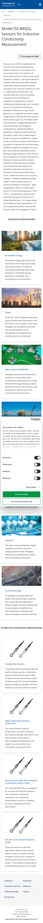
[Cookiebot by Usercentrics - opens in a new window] (30, 419)
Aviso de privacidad (21, 912)
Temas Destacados (11, 892)
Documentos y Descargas (26, 12)
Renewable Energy (13, 255)
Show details (31, 487)
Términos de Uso (21, 909)
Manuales (7, 15)
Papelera (9, 540)
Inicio (4, 12)
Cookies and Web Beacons (21, 914)
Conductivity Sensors (15, 664)
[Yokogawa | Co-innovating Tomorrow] (9, 5)
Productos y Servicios (12, 886)
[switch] (37, 464)
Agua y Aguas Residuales (16, 369)
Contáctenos (9, 897)
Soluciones (27, 881)
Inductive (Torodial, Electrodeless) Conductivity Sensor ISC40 (21, 781)
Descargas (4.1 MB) (30, 56)
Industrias (8, 881)
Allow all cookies (21, 494)
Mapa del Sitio (21, 916)
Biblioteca (11, 12)
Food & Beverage (13, 590)
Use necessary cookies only (21, 501)
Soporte (26, 892)
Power (8, 312)
